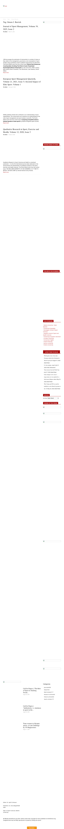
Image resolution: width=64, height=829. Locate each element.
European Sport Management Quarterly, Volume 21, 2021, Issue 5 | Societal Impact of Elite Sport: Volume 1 (22, 81)
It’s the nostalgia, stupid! (49, 365)
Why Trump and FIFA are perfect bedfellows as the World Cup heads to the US (52, 386)
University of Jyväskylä (49, 328)
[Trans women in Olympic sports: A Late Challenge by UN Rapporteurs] (32, 718)
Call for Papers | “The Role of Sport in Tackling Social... (32, 690)
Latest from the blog (51, 352)
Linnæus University (49, 338)
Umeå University (48, 341)
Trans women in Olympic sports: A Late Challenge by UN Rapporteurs (31, 725)
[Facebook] (53, 2)
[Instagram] (55, 2)
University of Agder (49, 340)
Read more (6, 72)
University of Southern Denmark (52, 336)
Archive (45, 398)
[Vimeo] (58, 2)
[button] (5, 2)
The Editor (5, 31)
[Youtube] (60, 2)
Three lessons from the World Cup (51, 370)
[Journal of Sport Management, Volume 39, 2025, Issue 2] (22, 46)
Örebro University (48, 345)
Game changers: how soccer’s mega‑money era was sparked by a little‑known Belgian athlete (51, 377)
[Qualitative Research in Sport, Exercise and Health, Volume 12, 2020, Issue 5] (22, 148)
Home (4, 19)
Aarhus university (48, 343)
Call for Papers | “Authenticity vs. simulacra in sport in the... (32, 708)
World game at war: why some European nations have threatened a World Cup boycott (52, 358)
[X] (56, 2)
